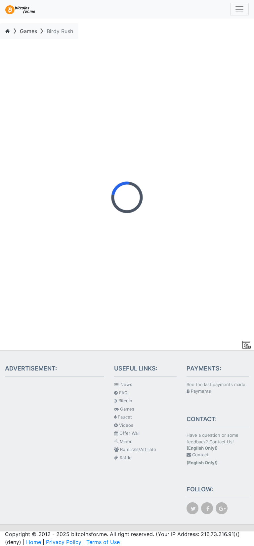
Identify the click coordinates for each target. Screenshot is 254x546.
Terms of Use (103, 542)
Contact (199, 454)
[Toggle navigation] (239, 9)
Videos (125, 425)
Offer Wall (129, 433)
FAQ (123, 392)
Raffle (125, 457)
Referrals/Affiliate (137, 449)
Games (28, 31)
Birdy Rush (60, 31)
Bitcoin (124, 400)
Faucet (124, 417)
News (125, 384)
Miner (125, 441)
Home (33, 542)
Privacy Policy (63, 542)
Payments (200, 391)
